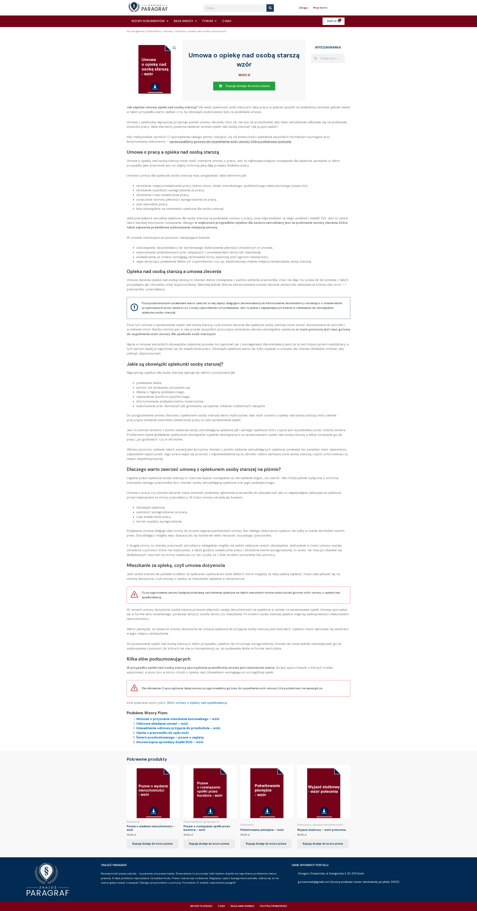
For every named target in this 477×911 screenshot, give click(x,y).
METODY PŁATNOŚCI (201, 906)
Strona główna (136, 31)
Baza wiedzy (183, 21)
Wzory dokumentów (148, 21)
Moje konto (320, 7)
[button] (174, 48)
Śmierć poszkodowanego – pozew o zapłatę (170, 737)
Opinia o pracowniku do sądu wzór (162, 733)
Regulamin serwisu (242, 906)
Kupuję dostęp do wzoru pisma (152, 843)
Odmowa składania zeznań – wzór (162, 724)
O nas (226, 21)
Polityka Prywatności (273, 906)
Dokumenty (154, 31)
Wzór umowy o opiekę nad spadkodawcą (197, 703)
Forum (207, 21)
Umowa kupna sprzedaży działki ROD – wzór (170, 742)
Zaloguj (303, 7)
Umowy (168, 31)
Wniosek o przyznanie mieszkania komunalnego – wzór (178, 719)
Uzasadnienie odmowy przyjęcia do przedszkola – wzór (178, 728)
